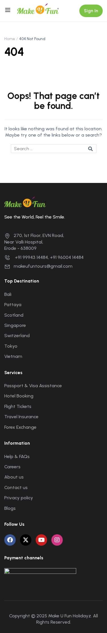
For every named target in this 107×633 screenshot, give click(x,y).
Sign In (91, 10)
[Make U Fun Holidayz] (38, 8)
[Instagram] (57, 540)
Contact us (16, 487)
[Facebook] (10, 540)
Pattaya (12, 304)
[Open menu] (8, 11)
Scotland (13, 315)
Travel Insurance (21, 416)
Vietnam (13, 356)
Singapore (15, 325)
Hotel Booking (18, 396)
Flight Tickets (17, 406)
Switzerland (17, 335)
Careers (12, 466)
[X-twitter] (25, 540)
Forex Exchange (20, 427)
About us (14, 477)
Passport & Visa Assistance (33, 385)
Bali (7, 294)
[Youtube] (41, 540)
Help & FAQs (17, 456)
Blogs (10, 508)
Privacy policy (18, 497)
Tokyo (10, 346)
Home (9, 38)
